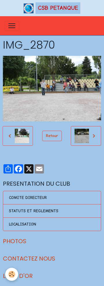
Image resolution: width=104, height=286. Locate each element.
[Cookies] (11, 274)
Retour (52, 135)
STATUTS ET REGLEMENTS (33, 210)
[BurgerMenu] (12, 26)
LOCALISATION (22, 224)
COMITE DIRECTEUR (28, 197)
